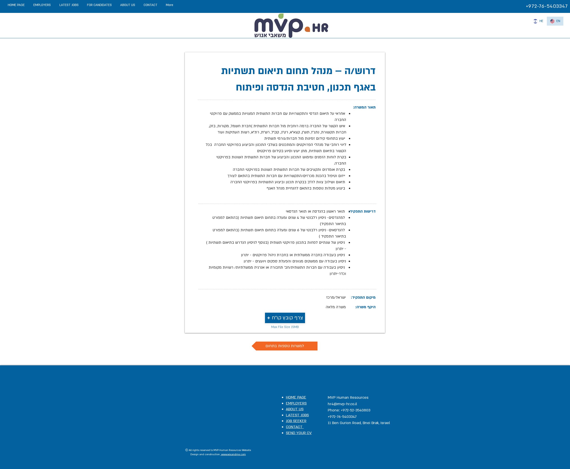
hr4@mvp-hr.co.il (342, 404)
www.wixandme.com (233, 454)
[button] (285, 318)
